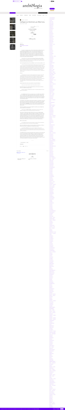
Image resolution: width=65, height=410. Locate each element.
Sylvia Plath (51, 374)
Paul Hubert (54, 312)
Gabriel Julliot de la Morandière (53, 140)
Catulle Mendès (51, 82)
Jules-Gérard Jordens (52, 225)
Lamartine (51, 233)
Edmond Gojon (51, 107)
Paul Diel (54, 311)
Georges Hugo (51, 152)
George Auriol (51, 147)
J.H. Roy (53, 185)
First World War (51, 131)
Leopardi (50, 234)
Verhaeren (51, 389)
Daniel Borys (54, 99)
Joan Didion (51, 214)
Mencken (54, 295)
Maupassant (51, 287)
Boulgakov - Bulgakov (52, 74)
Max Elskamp (51, 292)
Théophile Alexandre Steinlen (53, 382)
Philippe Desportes (52, 325)
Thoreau (54, 378)
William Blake (51, 398)
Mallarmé (50, 267)
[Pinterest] (52, 1)
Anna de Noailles (51, 53)
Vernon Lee (54, 389)
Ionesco (53, 181)
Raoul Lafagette (53, 333)
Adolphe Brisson (51, 25)
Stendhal (50, 370)
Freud (50, 139)
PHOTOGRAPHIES (51, 308)
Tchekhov (50, 377)
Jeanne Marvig (51, 213)
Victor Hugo (53, 390)
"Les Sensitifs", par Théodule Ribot (32, 159)
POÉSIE (30, 15)
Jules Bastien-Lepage (52, 218)
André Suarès (51, 52)
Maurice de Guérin (52, 291)
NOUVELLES (51, 299)
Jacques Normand (51, 189)
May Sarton (51, 295)
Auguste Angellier (51, 65)
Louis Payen (51, 242)
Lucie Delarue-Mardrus (52, 250)
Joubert (54, 217)
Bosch (54, 73)
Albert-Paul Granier (52, 36)
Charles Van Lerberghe (52, 89)
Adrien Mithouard (51, 28)
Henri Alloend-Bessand (52, 167)
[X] (50, 1)
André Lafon (51, 48)
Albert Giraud (51, 32)
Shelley (54, 366)
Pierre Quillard (51, 329)
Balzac (53, 69)
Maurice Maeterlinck (52, 288)
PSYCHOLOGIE (39, 15)
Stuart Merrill (54, 370)
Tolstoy (50, 385)
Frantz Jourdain (51, 136)
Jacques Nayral (51, 188)
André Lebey (51, 49)
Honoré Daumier (51, 180)
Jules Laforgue (51, 222)
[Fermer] (64, 408)
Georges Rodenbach (52, 156)
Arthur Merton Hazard (52, 62)
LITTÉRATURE (26, 15)
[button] (21, 1)
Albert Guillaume (51, 33)
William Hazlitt (51, 399)
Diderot (50, 103)
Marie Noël (51, 279)
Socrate (50, 369)
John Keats (51, 217)
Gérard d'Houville (51, 163)
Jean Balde (51, 200)
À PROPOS (21, 15)
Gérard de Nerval (51, 164)
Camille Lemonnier (51, 78)
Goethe (50, 159)
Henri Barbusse (51, 168)
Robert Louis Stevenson (52, 349)
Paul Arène (51, 311)
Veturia (50, 390)
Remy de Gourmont (52, 340)
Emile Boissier (54, 115)
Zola (53, 402)
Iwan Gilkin (54, 184)
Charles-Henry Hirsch (52, 90)
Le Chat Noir (54, 233)
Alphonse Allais (51, 40)
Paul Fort (50, 312)
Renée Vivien (51, 344)
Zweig (50, 403)
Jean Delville (51, 201)
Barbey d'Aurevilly (51, 70)
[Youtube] (53, 1)
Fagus (50, 123)
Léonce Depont (51, 262)
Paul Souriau (51, 316)
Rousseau (51, 357)
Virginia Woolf (51, 394)
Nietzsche (54, 300)
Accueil (18, 15)
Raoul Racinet (51, 336)
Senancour (51, 365)
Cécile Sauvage (51, 98)
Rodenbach (51, 352)
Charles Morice (51, 86)
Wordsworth (51, 402)
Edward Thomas (51, 114)
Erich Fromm (51, 119)
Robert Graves (51, 348)
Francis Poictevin (51, 135)
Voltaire (54, 394)
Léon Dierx (51, 255)
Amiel (54, 44)
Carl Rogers (51, 81)
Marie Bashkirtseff (51, 274)
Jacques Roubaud (51, 192)
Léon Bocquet (53, 251)
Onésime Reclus (51, 304)
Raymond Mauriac (51, 337)
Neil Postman (51, 300)
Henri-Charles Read (52, 176)
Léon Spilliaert (51, 258)
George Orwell (51, 148)
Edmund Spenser (51, 110)
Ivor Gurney (51, 184)
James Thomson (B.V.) (52, 197)
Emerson (50, 115)
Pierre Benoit (51, 328)
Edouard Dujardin (51, 111)
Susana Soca (51, 373)
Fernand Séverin (51, 127)
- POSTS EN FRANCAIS (22, 142)
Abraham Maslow (51, 24)
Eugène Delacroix (51, 122)
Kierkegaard (51, 230)
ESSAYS (53, 106)
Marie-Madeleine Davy (52, 283)
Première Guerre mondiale (52, 332)
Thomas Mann (51, 378)
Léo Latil (50, 251)
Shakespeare (51, 366)
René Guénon (51, 341)
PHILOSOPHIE (34, 15)
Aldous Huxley (51, 37)
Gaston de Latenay (52, 143)
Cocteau (53, 94)
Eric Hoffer (51, 118)
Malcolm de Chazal (52, 266)
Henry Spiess (51, 177)
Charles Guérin (51, 85)
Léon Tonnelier (51, 259)
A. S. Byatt (51, 20)
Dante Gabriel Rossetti (52, 102)
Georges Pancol (51, 155)
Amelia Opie (51, 44)
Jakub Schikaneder (52, 193)
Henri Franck (51, 172)
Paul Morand (51, 315)
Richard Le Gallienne (52, 345)
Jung (54, 226)
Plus (46, 15)
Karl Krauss (51, 229)
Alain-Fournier (51, 29)
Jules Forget (51, 221)
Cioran (50, 94)
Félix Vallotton (53, 139)
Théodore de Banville (52, 381)
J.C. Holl (50, 185)
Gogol (53, 159)
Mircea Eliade (51, 296)
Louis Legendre (51, 241)
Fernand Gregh (51, 126)
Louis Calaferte (51, 237)
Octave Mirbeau (51, 303)
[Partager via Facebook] (20, 146)
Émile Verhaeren (51, 407)
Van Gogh (51, 386)
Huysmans (51, 181)
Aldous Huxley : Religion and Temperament (21, 159)
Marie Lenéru (51, 278)
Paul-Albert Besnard (52, 320)
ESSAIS (27, 142)
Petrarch (50, 324)
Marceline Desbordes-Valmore (53, 270)
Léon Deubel (51, 254)
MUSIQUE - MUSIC (52, 263)
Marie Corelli (51, 275)
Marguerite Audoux (52, 271)
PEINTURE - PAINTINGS (52, 307)
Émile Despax (53, 403)
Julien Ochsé (51, 226)
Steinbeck (53, 369)
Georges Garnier (51, 151)
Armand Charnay (51, 57)
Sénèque (54, 374)
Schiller (50, 362)
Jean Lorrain (51, 205)
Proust (50, 333)
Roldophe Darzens (51, 353)
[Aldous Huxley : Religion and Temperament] (21, 155)
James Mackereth (51, 196)
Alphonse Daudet (51, 41)
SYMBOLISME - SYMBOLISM (53, 361)
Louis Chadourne (51, 238)
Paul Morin (54, 315)
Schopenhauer (53, 362)
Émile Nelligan (51, 406)
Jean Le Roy (51, 204)
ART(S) (43, 15)
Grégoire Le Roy (51, 160)
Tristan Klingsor (53, 385)
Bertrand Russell (51, 73)
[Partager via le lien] (25, 146)
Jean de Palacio (51, 209)
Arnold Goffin (51, 61)
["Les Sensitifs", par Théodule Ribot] (32, 155)
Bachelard (51, 69)
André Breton (51, 45)
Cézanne (50, 99)
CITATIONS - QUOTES (52, 77)
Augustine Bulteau (51, 66)
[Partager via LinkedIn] (23, 146)
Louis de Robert (51, 246)
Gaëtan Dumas (51, 144)
